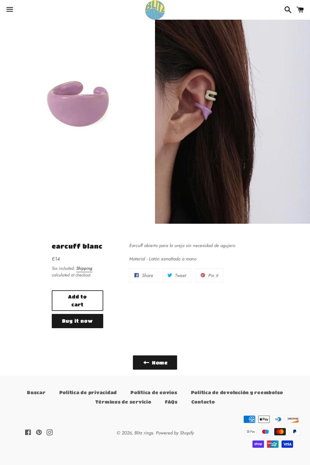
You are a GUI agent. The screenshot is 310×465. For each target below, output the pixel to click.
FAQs (171, 401)
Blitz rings (143, 433)
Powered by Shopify (175, 433)
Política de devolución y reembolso (237, 392)
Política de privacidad (88, 392)
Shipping (84, 268)
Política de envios (153, 392)
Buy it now (77, 321)
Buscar (36, 392)
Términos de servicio (123, 401)
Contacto (203, 401)
